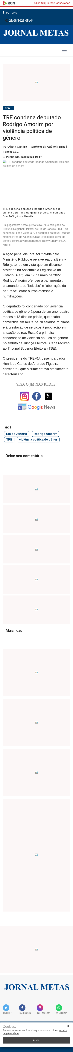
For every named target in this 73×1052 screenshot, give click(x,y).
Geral (8, 108)
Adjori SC (39, 3)
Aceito (36, 1040)
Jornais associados (58, 3)
